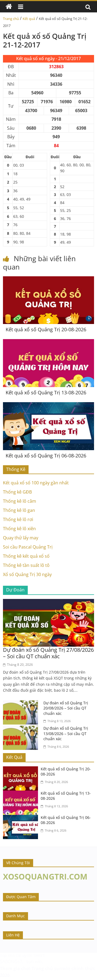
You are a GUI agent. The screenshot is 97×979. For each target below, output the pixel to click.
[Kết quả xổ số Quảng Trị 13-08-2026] (48, 342)
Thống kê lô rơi (18, 519)
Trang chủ (11, 18)
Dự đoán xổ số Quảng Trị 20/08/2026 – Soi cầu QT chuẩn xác (65, 708)
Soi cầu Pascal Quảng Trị (28, 547)
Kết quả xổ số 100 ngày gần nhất (36, 483)
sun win (34, 961)
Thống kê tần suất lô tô (26, 565)
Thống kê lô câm (19, 501)
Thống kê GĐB (17, 492)
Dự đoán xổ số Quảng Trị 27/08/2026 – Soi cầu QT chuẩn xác (48, 653)
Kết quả (29, 18)
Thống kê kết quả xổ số (26, 556)
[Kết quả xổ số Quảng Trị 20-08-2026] (48, 279)
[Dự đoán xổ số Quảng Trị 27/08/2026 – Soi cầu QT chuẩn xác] (48, 602)
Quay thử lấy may (20, 538)
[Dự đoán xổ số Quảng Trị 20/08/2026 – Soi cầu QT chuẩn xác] (22, 703)
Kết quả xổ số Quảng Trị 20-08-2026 (46, 329)
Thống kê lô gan (19, 510)
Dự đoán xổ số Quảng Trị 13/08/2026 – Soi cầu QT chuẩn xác (65, 733)
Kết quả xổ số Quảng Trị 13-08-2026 (46, 392)
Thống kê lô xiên (19, 529)
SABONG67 (11, 961)
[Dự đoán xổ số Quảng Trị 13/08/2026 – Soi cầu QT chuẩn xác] (22, 729)
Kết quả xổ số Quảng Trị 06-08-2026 (46, 455)
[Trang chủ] (9, 6)
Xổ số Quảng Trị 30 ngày (27, 574)
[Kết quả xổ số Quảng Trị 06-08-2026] (48, 405)
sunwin (62, 968)
